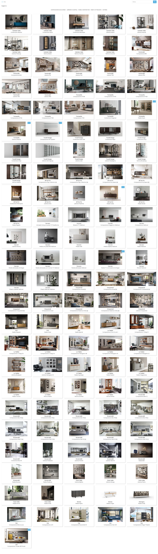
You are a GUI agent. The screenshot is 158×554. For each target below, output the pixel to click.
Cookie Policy (81, 552)
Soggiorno (4, 5)
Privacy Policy (76, 552)
